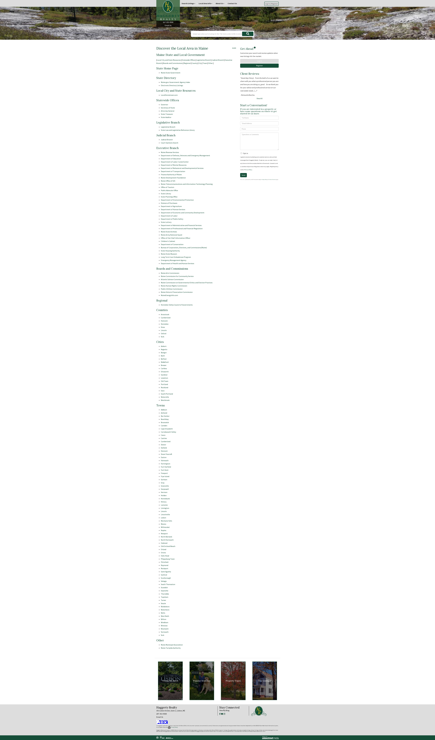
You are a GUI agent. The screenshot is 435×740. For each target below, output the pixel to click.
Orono (163, 552)
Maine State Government (170, 73)
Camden (164, 425)
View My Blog (224, 710)
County (194, 63)
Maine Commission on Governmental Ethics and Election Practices (187, 282)
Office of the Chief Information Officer (175, 238)
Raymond (164, 565)
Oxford (163, 333)
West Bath (165, 616)
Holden (164, 495)
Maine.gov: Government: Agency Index (175, 82)
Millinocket (165, 527)
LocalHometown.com (169, 95)
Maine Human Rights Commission (174, 286)
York (162, 337)
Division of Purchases (169, 203)
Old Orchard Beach (168, 546)
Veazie (163, 603)
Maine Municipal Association (172, 645)
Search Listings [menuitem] (188, 3)
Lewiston (164, 378)
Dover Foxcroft (166, 454)
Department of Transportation (173, 171)
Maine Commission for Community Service (177, 276)
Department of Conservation (172, 244)
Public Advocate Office (169, 190)
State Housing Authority (170, 251)
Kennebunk (165, 498)
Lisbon (163, 518)
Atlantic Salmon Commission (172, 279)
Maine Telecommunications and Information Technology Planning (187, 184)
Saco (162, 391)
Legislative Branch (203, 60)
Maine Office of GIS (168, 181)
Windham (164, 622)
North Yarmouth (167, 540)
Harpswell (165, 489)
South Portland (167, 394)
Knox (163, 327)
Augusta (164, 349)
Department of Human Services (173, 209)
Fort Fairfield (166, 467)
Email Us (168, 25)
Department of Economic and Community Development (182, 212)
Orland (163, 549)
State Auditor (166, 117)
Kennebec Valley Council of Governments (177, 305)
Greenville (165, 486)
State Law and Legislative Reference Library (178, 130)
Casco (163, 435)
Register (274, 4)
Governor (164, 104)
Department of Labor (169, 216)
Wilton (163, 619)
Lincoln (164, 330)
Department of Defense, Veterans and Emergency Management (185, 155)
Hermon (164, 492)
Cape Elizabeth (167, 429)
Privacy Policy (248, 170)
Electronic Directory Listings (172, 85)
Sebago (164, 581)
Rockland (164, 387)
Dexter (163, 444)
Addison (164, 410)
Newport (164, 533)
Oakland (164, 543)
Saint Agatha (166, 571)
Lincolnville (165, 514)
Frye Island (165, 476)
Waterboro (165, 610)
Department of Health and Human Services (177, 263)
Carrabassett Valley (168, 432)
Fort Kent (164, 470)
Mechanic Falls (166, 521)
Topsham (164, 597)
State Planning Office (169, 197)
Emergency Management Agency (173, 260)
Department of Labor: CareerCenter (175, 162)
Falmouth (164, 460)
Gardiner (164, 375)
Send (243, 175)
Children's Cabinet (168, 241)
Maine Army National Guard (171, 235)
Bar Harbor (165, 416)
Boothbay (165, 419)
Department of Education (171, 159)
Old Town (164, 381)
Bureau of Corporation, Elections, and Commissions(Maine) (184, 247)
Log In (259, 61)
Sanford (164, 575)
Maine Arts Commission (170, 273)
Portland (164, 384)
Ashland (164, 413)
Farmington (165, 464)
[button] (248, 34)
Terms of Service (272, 179)
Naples (163, 530)
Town (205, 63)
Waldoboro (165, 606)
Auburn (163, 346)
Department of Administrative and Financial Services (181, 225)
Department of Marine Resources (174, 165)
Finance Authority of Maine (171, 174)
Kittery (163, 502)
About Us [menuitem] (219, 3)
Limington (165, 508)
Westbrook (165, 400)
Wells (163, 613)
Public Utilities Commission (171, 289)
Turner (163, 600)
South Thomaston (168, 584)
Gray (162, 483)
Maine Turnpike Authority (171, 648)
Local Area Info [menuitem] (205, 3)
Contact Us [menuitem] (232, 3)
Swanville (164, 591)
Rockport (164, 568)
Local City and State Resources (169, 60)
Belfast (164, 359)
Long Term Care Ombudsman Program (176, 257)
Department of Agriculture (171, 206)
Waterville (165, 397)
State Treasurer (167, 114)
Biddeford (164, 362)
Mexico (163, 524)
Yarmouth (164, 632)
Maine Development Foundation (173, 178)
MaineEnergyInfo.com (169, 295)
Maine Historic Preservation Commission (177, 292)
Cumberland (165, 317)
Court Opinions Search (169, 143)
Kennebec (165, 324)
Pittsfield (164, 562)
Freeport (164, 473)
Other (210, 63)
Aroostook (165, 314)
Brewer (163, 365)
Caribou (164, 368)
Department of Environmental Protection (177, 200)
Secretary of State (168, 108)
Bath (163, 356)
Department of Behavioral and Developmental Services (182, 168)
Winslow (164, 625)
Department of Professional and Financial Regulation (182, 228)
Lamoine (164, 505)
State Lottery (166, 222)
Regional (187, 63)
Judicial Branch (218, 60)
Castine (164, 438)
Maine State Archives (169, 232)
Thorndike (165, 594)
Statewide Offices (188, 60)
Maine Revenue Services (170, 152)
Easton (163, 457)
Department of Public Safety (172, 219)
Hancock (164, 321)
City (200, 63)
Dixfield (164, 448)
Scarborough (166, 578)
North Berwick (166, 537)
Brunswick (165, 422)
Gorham (164, 479)
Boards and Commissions (172, 63)
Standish (164, 587)
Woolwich (164, 629)
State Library (166, 193)
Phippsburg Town (168, 559)
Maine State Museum (169, 254)
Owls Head (165, 556)
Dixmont (164, 451)
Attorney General (167, 111)
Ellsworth (165, 371)
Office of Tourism (167, 187)
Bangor (164, 352)
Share (234, 48)
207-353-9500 (168, 22)
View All (260, 98)
